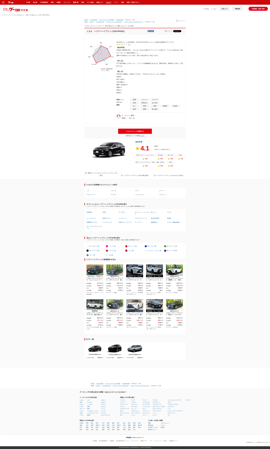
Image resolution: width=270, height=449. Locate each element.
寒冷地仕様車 (155, 218)
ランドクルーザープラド (175, 400)
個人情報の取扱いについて (122, 440)
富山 (97, 429)
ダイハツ (82, 408)
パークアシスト (107, 222)
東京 (97, 423)
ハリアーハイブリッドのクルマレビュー (133, 21)
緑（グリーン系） (172, 246)
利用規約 (112, 440)
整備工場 (75, 2)
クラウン (133, 402)
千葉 (92, 429)
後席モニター (107, 218)
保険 (122, 2)
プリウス (113, 194)
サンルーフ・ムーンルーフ (142, 213)
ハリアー (122, 402)
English (207, 9)
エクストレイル (124, 413)
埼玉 (92, 427)
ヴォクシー (162, 194)
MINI (88, 408)
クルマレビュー (165, 423)
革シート (154, 212)
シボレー (103, 400)
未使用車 (89, 212)
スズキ (81, 406)
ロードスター (146, 404)
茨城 (87, 429)
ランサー (187, 400)
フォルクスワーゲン (93, 413)
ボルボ (103, 402)
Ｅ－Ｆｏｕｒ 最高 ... (129, 115)
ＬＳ (169, 408)
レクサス (89, 402)
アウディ (103, 404)
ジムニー (122, 406)
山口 (124, 427)
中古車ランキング (153, 427)
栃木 (92, 423)
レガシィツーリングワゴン (175, 411)
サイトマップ (158, 440)
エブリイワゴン (157, 411)
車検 (82, 2)
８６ (121, 415)
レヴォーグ (146, 411)
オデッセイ (134, 406)
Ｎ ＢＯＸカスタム (173, 404)
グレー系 (92, 255)
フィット (145, 415)
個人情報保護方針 (103, 440)
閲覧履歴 (237, 9)
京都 (113, 425)
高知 (129, 427)
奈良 (118, 423)
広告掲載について (173, 440)
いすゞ (89, 400)
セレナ (122, 411)
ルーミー (162, 190)
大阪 (113, 427)
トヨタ (81, 400)
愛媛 (129, 425)
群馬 (92, 425)
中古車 (86, 19)
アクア (137, 190)
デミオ (144, 400)
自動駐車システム (91, 222)
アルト (169, 402)
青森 (81, 425)
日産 (81, 402)
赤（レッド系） (133, 246)
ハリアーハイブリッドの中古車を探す (136, 175)
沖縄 (139, 427)
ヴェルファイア (124, 408)
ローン (116, 2)
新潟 (97, 427)
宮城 (81, 429)
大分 (134, 429)
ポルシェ (103, 406)
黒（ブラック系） (94, 250)
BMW (88, 415)
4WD (104, 212)
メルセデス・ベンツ (93, 411)
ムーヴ (154, 415)
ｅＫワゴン (171, 406)
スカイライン (146, 413)
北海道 (81, 423)
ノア (87, 190)
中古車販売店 (44, 2)
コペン (133, 415)
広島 (124, 425)
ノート (154, 413)
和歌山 (119, 425)
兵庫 (113, 429)
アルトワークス (157, 408)
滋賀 (113, 423)
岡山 (124, 423)
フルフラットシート (141, 218)
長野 (103, 429)
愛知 (108, 427)
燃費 (149, 423)
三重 (108, 429)
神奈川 (98, 425)
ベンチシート (123, 218)
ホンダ (81, 404)
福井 (103, 425)
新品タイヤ (100, 2)
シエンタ (113, 190)
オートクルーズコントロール (94, 227)
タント (144, 408)
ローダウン (122, 212)
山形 (87, 425)
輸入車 (35, 2)
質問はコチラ (144, 440)
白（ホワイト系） (94, 246)
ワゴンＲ (155, 400)
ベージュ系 (112, 246)
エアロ (169, 212)
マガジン (163, 425)
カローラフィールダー (159, 406)
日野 (88, 406)
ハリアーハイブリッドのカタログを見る (170, 175)
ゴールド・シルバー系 (154, 250)
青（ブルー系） (152, 246)
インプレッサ (146, 406)
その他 (111, 255)
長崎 (134, 425)
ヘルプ (214, 9)
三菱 (81, 413)
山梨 (103, 427)
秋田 (87, 423)
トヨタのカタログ (100, 21)
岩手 (81, 427)
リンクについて (134, 440)
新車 (52, 2)
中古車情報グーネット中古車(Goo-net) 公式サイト (258, 442)
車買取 (59, 2)
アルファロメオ (105, 415)
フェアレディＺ (157, 404)
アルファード (90, 194)
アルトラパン (171, 413)
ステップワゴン (135, 413)
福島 (87, 427)
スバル (81, 411)
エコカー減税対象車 (173, 222)
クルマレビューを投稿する (135, 131)
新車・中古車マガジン (133, 2)
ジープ (103, 408)
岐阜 (108, 423)
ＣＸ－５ (133, 408)
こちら (142, 135)
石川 (103, 423)
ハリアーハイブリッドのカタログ (114, 21)
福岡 (129, 429)
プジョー (103, 413)
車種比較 (150, 425)
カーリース (67, 2)
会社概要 (95, 440)
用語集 (162, 427)
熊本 (134, 427)
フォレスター (146, 402)
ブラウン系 (112, 250)
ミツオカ (89, 404)
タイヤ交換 (90, 2)
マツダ (81, 415)
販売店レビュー (152, 429)
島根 (118, 429)
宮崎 (139, 423)
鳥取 (118, 427)
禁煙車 (169, 218)
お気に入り (224, 9)
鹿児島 (140, 425)
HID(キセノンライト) (125, 222)
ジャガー (103, 411)
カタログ (108, 2)
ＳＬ (169, 415)
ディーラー (138, 222)
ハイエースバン (140, 194)
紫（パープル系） (172, 250)
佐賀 (134, 423)
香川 (129, 423)
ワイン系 (131, 250)
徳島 (124, 429)
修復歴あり (154, 222)
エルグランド (135, 411)
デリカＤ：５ (156, 402)
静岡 (108, 425)
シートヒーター (91, 218)
